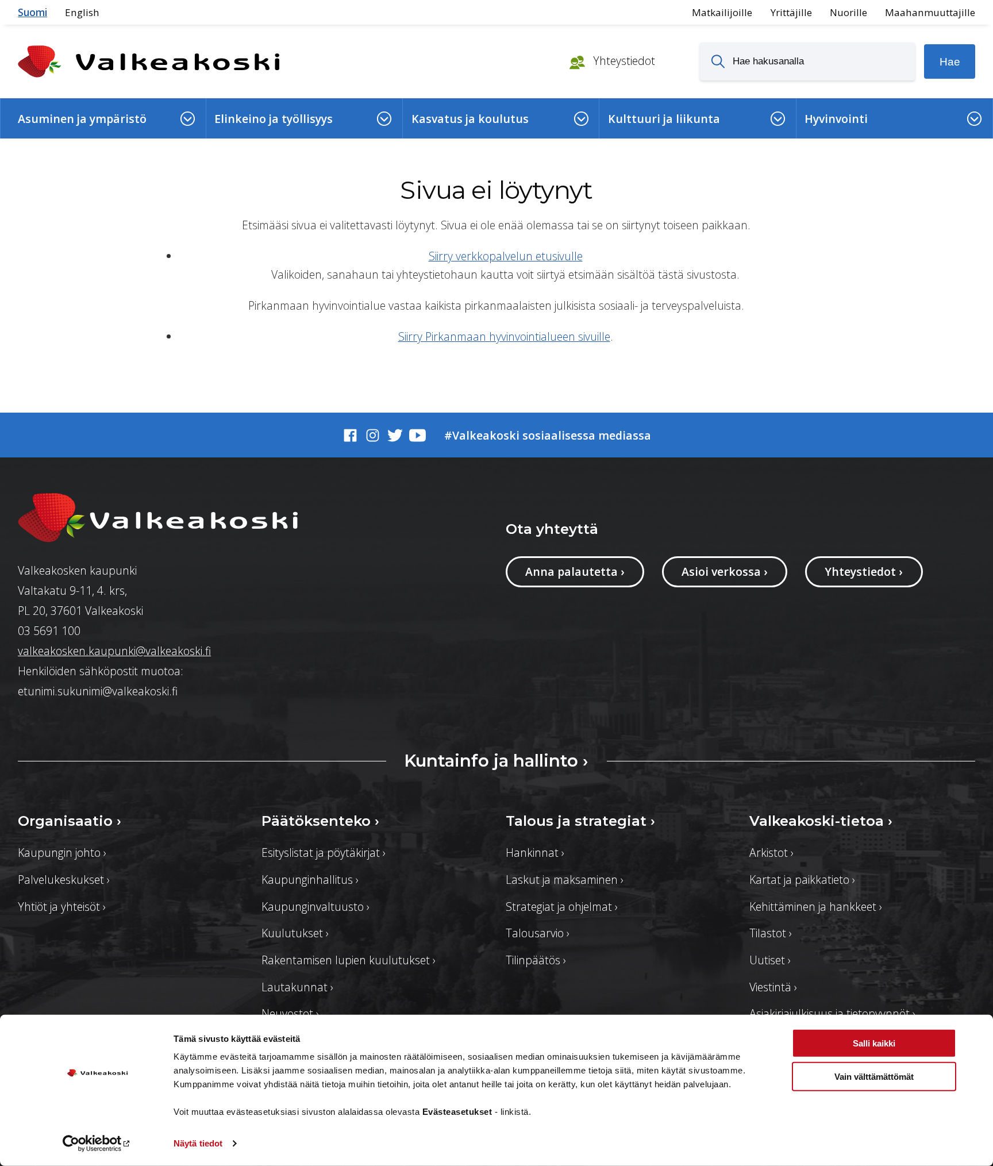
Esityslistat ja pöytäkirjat (323, 852)
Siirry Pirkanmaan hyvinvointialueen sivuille (504, 336)
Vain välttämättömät (874, 1077)
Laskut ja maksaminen (564, 879)
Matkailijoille (722, 12)
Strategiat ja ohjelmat (562, 906)
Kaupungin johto (62, 852)
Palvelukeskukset (64, 879)
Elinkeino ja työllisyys (273, 118)
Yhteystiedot (622, 60)
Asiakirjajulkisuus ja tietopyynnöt (832, 1013)
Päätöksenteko (320, 820)
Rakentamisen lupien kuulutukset (348, 960)
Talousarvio (537, 933)
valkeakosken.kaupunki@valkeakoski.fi (114, 651)
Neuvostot (290, 1013)
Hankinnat (535, 852)
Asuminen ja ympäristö (82, 118)
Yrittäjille (791, 12)
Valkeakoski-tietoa (820, 820)
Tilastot (770, 933)
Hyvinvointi (836, 118)
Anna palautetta (575, 571)
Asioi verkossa (725, 571)
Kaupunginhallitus (310, 879)
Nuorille (848, 12)
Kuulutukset (295, 933)
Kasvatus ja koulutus (470, 118)
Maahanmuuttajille (930, 12)
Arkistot (771, 852)
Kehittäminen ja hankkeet (815, 906)
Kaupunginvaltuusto (315, 906)
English (82, 12)
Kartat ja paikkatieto (802, 879)
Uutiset (770, 960)
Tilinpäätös (536, 960)
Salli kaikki (874, 1043)
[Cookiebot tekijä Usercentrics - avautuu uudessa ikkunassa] (97, 1143)
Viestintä (773, 987)
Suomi (32, 12)
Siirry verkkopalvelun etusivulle (506, 256)
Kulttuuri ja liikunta (664, 118)
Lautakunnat (297, 987)
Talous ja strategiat (580, 820)
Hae (950, 61)
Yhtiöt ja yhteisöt (62, 906)
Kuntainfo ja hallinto (496, 761)
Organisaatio (69, 820)
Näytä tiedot (198, 1143)
